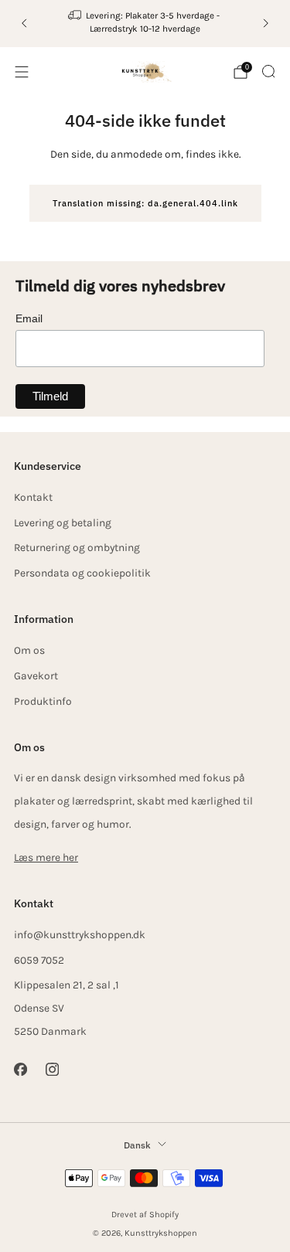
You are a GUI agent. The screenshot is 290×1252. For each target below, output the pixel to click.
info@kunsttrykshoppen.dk (79, 934)
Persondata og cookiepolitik (82, 572)
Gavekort (36, 675)
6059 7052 (39, 960)
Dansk (137, 1144)
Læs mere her (46, 857)
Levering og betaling (62, 522)
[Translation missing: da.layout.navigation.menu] (21, 72)
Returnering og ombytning (77, 547)
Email (29, 319)
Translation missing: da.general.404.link (145, 203)
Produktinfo (43, 701)
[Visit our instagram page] (52, 1068)
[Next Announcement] (266, 23)
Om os (29, 650)
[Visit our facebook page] (20, 1068)
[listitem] (145, 23)
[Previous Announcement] (24, 23)
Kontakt (33, 497)
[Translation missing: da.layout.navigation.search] (268, 71)
